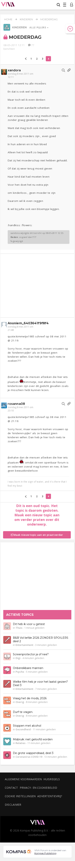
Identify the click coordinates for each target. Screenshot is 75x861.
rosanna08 (16, 404)
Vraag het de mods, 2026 (30, 698)
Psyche (20, 671)
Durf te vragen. (23, 712)
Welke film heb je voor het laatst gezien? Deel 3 (40, 683)
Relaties (20, 743)
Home (8, 19)
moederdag (49, 19)
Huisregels (51, 779)
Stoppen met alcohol (27, 725)
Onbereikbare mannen (28, 668)
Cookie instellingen (20, 796)
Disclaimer (13, 804)
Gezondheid (23, 729)
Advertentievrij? (49, 796)
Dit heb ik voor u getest (29, 624)
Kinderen (26, 19)
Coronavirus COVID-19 (29, 756)
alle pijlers (38, 27)
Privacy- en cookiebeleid (38, 787)
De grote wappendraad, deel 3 (33, 753)
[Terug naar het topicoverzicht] (6, 29)
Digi (18, 658)
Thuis (19, 627)
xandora (14, 70)
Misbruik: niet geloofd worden (33, 739)
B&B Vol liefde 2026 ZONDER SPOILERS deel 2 (40, 639)
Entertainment (24, 645)
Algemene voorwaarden (23, 779)
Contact (11, 787)
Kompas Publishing (45, 853)
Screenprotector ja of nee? (31, 654)
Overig (20, 702)
